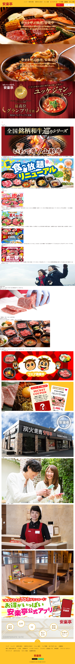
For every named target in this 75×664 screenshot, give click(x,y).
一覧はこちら (4, 125)
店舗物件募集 (32, 650)
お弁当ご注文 (17, 650)
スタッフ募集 (71, 1)
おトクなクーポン (53, 646)
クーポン (54, 1)
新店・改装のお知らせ (11, 648)
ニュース (26, 1)
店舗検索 (66, 1)
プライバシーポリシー (65, 648)
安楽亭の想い (31, 1)
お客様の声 (25, 648)
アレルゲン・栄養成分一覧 (46, 648)
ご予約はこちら (60, 4)
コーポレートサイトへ (69, 4)
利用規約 (56, 648)
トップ (7, 646)
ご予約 (19, 648)
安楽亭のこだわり (39, 1)
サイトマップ (9, 650)
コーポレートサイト (34, 648)
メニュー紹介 (46, 1)
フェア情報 (61, 1)
